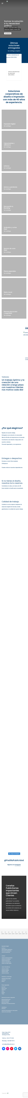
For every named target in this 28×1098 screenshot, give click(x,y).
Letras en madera (5, 970)
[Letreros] (14, 161)
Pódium (3, 992)
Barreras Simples (5, 1002)
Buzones (3, 987)
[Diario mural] (14, 288)
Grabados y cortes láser (7, 976)
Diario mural (4, 988)
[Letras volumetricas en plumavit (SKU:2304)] (14, 61)
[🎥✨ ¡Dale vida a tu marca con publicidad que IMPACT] (14, 589)
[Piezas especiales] (14, 266)
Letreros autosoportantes (7, 957)
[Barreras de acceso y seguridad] (14, 309)
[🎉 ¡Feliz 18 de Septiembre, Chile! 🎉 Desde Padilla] (14, 706)
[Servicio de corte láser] (14, 245)
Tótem (3, 993)
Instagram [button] (18, 864)
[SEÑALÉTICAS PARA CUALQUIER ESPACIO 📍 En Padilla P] (14, 793)
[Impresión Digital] (14, 119)
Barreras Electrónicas (6, 999)
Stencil (3, 981)
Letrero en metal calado (6, 963)
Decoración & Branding (6, 950)
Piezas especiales (5, 985)
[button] (2, 3)
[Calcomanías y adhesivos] (14, 140)
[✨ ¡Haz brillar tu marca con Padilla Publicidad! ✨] (14, 625)
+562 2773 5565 (10, 1038)
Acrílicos (3, 948)
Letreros (3, 955)
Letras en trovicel (5, 973)
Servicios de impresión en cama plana (9, 1010)
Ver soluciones (8, 33)
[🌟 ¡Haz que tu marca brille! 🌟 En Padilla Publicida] (14, 836)
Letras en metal (5, 971)
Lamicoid (4, 980)
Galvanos (4, 989)
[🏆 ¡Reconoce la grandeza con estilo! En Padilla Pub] (14, 666)
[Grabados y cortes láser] (14, 224)
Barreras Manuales (5, 1000)
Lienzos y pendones (6, 952)
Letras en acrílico (5, 968)
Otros (3, 991)
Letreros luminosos (6, 960)
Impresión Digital (5, 946)
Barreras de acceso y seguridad (8, 997)
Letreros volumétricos (6, 961)
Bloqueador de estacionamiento (8, 1003)
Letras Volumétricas (6, 966)
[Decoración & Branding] (14, 203)
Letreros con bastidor (6, 959)
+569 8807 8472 (11, 1040)
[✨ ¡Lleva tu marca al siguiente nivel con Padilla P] (14, 745)
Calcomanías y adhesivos (7, 949)
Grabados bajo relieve (6, 978)
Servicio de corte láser (6, 1011)
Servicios (3, 1008)
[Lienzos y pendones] (14, 182)
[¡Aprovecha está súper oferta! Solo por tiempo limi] (14, 527)
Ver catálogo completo (14, 51)
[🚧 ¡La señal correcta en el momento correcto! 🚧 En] (14, 552)
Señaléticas (4, 1007)
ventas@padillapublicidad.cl (8, 1044)
